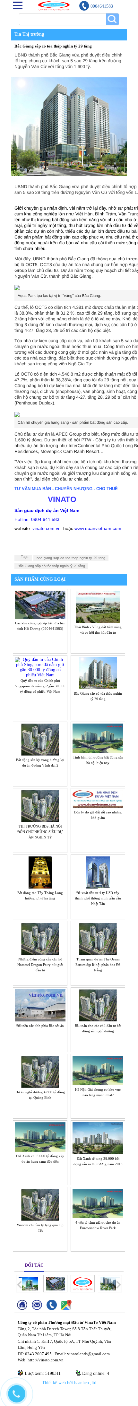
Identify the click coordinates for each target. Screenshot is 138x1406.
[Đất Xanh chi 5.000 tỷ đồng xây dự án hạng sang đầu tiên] (40, 1149)
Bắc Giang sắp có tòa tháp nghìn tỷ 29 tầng (51, 566)
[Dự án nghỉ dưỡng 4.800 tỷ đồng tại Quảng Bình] (40, 1085)
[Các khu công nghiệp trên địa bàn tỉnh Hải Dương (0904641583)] (40, 616)
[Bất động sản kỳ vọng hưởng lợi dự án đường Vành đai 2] (40, 753)
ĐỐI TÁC (34, 1265)
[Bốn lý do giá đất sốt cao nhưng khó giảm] (98, 806)
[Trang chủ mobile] (24, 1308)
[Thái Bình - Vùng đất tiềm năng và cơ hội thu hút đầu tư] (98, 620)
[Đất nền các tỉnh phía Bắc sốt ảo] (40, 1019)
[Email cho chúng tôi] (39, 1308)
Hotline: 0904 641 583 (36, 519)
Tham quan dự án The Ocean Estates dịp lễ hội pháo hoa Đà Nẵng (97, 964)
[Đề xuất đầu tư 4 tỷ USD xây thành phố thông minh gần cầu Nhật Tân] (98, 886)
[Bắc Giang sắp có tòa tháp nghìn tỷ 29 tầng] (97, 687)
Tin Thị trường (29, 34)
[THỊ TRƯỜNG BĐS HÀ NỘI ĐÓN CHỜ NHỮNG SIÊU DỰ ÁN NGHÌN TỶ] (40, 820)
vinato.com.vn (46, 528)
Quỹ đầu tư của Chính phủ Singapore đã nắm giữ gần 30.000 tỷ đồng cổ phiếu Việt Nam (40, 686)
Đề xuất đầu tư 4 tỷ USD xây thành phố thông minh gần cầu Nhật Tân (98, 898)
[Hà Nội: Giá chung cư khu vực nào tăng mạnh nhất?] (98, 1083)
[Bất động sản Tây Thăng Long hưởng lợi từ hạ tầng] (40, 886)
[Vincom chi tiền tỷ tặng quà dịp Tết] (40, 1218)
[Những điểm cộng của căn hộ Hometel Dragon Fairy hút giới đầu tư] (40, 953)
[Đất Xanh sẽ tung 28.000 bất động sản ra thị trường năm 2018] (98, 1152)
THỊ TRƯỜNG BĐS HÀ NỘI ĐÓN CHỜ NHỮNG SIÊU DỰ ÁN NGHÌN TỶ (40, 831)
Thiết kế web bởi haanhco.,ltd (69, 1382)
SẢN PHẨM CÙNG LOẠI (38, 579)
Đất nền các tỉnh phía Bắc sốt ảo (40, 1026)
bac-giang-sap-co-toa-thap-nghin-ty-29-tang (71, 558)
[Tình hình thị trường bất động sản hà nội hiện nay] (98, 751)
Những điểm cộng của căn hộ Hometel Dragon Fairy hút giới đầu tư (40, 964)
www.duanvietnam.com (97, 528)
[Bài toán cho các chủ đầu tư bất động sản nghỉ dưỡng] (98, 1019)
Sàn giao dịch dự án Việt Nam (46, 510)
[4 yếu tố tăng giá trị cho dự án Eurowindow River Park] (98, 1216)
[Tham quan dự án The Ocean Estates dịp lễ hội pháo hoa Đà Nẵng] (98, 953)
